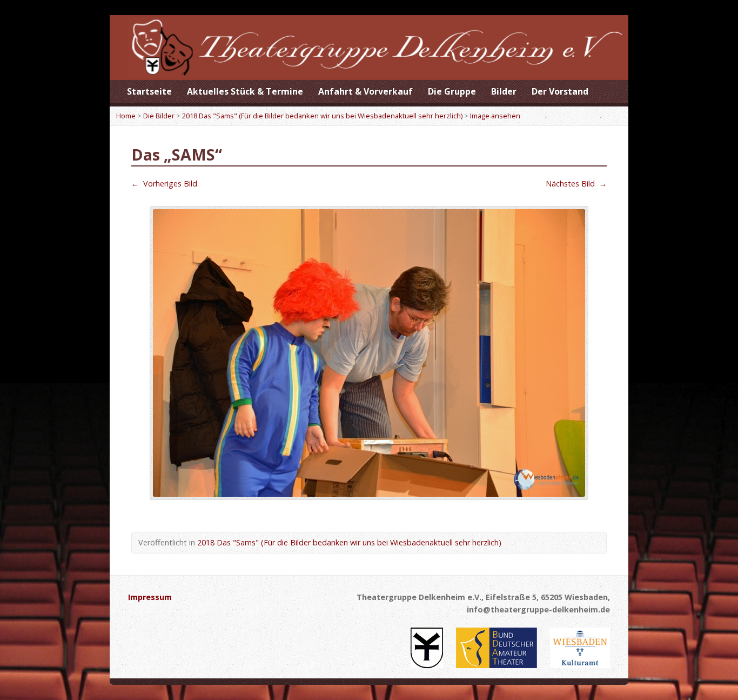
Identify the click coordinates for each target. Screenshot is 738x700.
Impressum (150, 597)
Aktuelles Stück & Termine (245, 91)
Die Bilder (159, 116)
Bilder (503, 91)
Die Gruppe (452, 91)
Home (126, 116)
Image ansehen (495, 116)
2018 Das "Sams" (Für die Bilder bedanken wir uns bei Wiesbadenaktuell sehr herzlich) (322, 116)
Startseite (149, 91)
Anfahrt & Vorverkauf (365, 91)
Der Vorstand (560, 91)
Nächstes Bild (576, 183)
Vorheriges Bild (164, 183)
